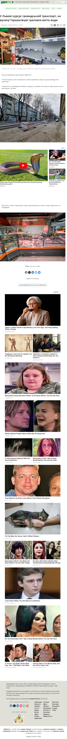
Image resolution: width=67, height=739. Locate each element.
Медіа (36, 710)
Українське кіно (35, 8)
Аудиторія (38, 718)
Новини (59, 8)
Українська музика (23, 8)
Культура (26, 2)
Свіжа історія (45, 8)
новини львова (36, 266)
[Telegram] (61, 25)
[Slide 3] (30, 259)
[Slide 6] (38, 259)
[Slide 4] (32, 259)
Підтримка (47, 708)
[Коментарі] (64, 25)
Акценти (37, 704)
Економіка (34, 2)
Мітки (36, 712)
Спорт (47, 2)
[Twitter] (55, 25)
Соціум (41, 2)
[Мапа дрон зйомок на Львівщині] (19, 719)
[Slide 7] (41, 259)
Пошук (36, 716)
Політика (18, 2)
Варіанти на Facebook (32, 278)
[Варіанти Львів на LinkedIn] (17, 705)
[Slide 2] (27, 259)
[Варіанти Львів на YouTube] (21, 705)
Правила (46, 714)
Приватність (47, 716)
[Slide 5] (35, 259)
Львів (30, 266)
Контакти (46, 710)
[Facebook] (51, 25)
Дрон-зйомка (46, 705)
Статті (53, 8)
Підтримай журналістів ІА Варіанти (32, 285)
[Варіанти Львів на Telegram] (24, 705)
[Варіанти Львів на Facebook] (11, 705)
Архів (36, 714)
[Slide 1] (24, 259)
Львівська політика (11, 8)
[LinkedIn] (58, 25)
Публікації (38, 702)
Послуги (46, 702)
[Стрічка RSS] (27, 705)
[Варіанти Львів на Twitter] (14, 705)
